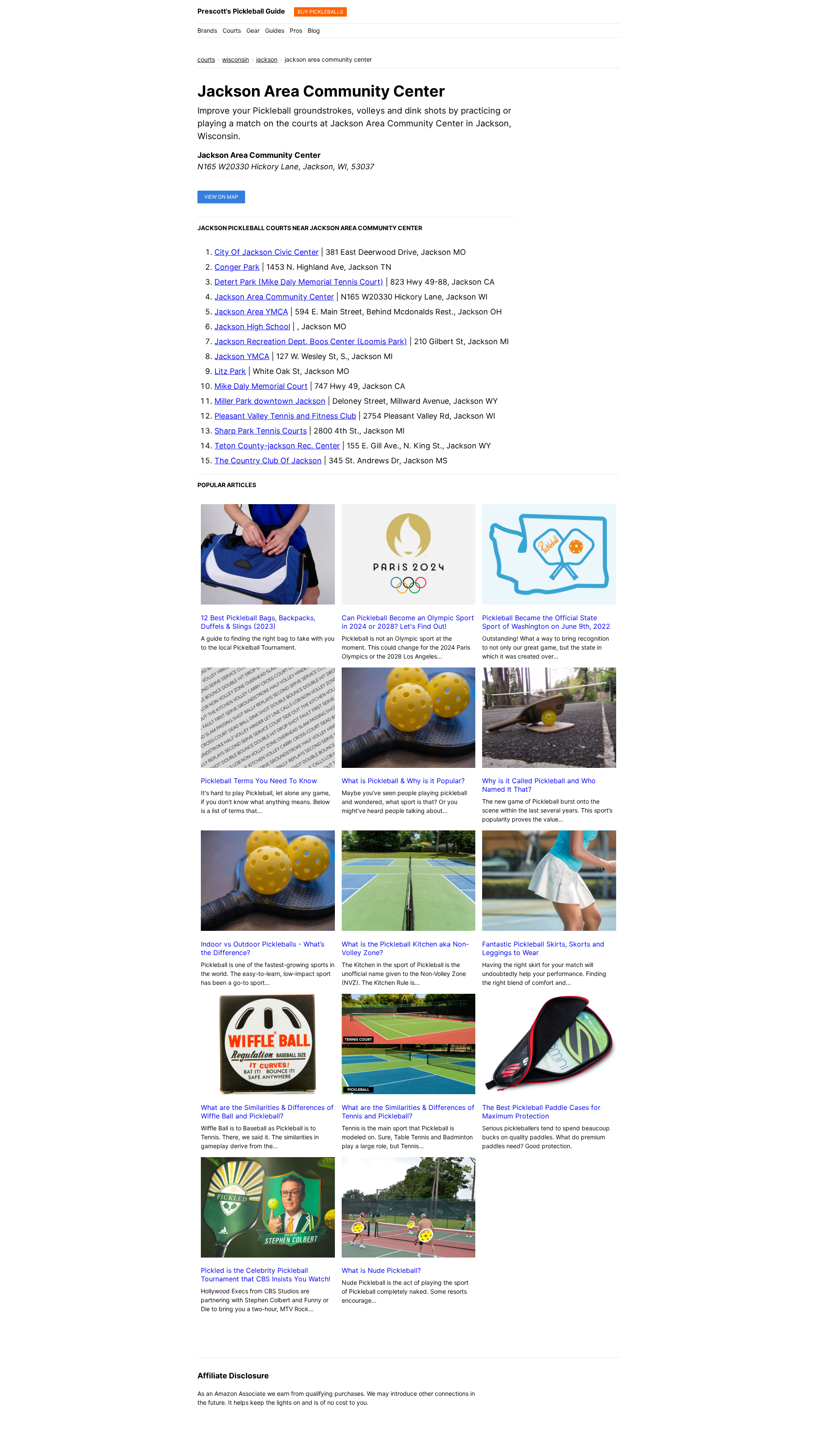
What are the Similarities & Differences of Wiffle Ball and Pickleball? (267, 1111)
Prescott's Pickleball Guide (241, 11)
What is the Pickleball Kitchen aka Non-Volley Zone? (405, 948)
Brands (207, 30)
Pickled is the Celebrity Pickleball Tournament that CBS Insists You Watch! (265, 1274)
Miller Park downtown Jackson (270, 400)
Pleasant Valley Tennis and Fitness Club (285, 415)
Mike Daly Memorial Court (261, 386)
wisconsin (235, 59)
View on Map (221, 197)
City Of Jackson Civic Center (266, 252)
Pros (296, 30)
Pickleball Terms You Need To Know (259, 780)
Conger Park (237, 266)
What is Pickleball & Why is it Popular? (403, 780)
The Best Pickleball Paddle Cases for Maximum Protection (541, 1111)
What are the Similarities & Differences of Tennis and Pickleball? (408, 1111)
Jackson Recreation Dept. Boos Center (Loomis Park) (310, 341)
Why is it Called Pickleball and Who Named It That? (539, 784)
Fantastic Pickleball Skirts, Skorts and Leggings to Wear (543, 948)
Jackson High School (252, 326)
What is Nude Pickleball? (381, 1270)
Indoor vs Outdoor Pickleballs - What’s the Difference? (262, 948)
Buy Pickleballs (320, 12)
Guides (274, 30)
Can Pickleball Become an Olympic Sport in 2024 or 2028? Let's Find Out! (408, 621)
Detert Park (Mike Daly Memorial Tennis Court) (298, 281)
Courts (232, 30)
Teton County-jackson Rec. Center (277, 445)
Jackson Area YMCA (251, 311)
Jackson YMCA (241, 356)
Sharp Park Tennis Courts (260, 430)
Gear (253, 30)
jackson (266, 59)
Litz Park (230, 371)
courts (206, 59)
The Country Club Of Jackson (268, 460)
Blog (314, 30)
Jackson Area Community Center (274, 296)
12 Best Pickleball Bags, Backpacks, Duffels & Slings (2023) (258, 621)
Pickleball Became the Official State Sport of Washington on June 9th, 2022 (546, 621)
